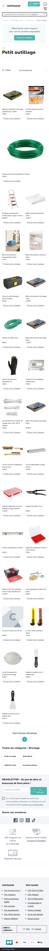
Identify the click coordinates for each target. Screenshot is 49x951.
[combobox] (24, 14)
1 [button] (24, 739)
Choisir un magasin (24, 37)
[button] (18, 739)
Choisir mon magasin (12, 118)
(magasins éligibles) (36, 840)
